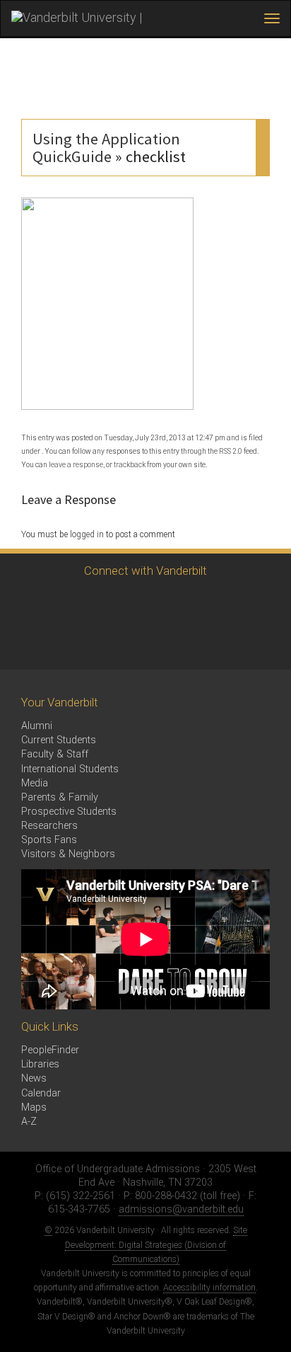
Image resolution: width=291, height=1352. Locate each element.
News (34, 1078)
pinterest (221, 604)
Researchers (49, 826)
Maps (34, 1107)
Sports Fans (49, 840)
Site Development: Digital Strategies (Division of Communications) (156, 1244)
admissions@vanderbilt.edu (181, 1209)
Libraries (40, 1064)
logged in (87, 534)
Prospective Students (69, 812)
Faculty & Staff (54, 754)
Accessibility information (209, 1288)
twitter (26, 604)
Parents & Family (59, 797)
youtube (143, 604)
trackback (130, 465)
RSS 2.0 (230, 451)
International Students (70, 769)
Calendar (41, 1093)
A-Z (29, 1122)
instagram (104, 604)
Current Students (58, 740)
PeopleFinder (50, 1050)
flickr (182, 604)
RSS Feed (26, 643)
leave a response (76, 465)
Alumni (36, 726)
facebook (65, 604)
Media (34, 783)
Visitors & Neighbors (68, 854)
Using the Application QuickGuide (106, 147)
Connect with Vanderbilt (145, 570)
